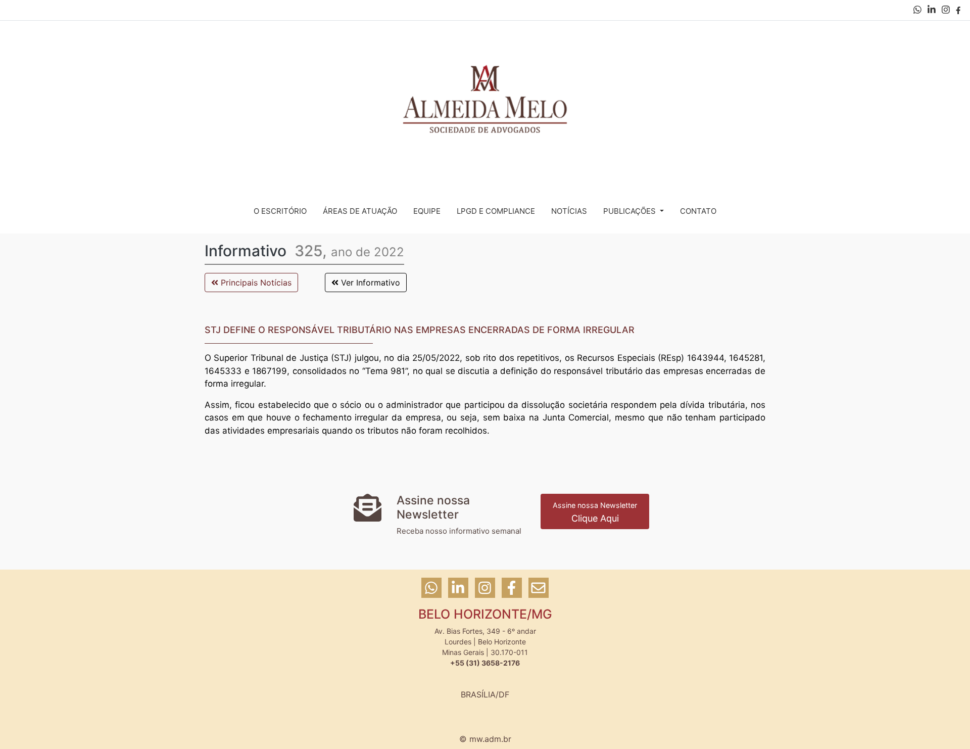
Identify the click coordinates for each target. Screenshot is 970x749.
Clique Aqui (595, 512)
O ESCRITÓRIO (280, 211)
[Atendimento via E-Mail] (538, 592)
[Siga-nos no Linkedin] (933, 10)
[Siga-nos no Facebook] (958, 10)
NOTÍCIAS (569, 211)
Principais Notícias (255, 282)
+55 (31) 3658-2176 (485, 663)
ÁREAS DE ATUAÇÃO (360, 211)
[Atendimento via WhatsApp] (918, 10)
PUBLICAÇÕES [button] (630, 211)
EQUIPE (427, 211)
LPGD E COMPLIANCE (496, 211)
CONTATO (698, 211)
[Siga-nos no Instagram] (947, 10)
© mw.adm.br (485, 739)
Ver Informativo (369, 282)
